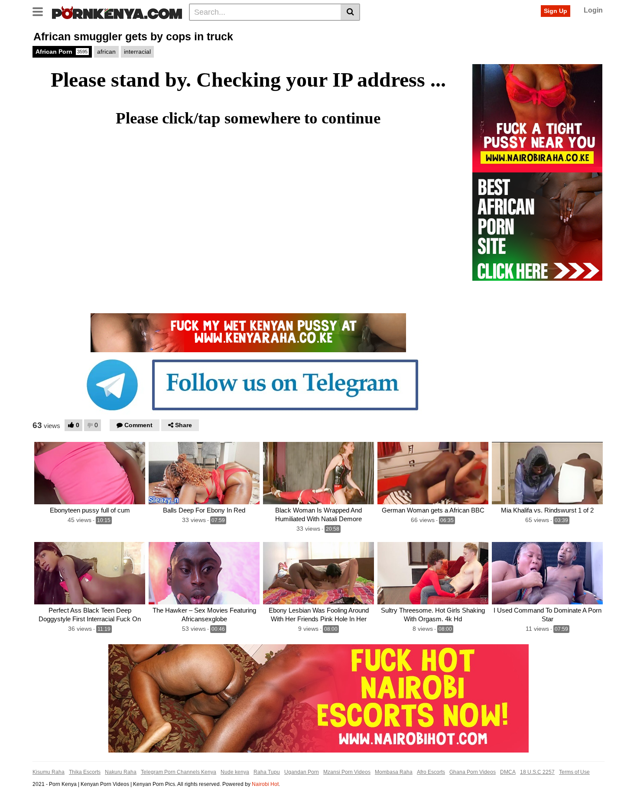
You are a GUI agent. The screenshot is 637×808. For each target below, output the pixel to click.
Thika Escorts (85, 772)
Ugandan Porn (301, 772)
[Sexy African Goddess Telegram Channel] (248, 384)
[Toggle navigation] (40, 10)
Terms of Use (574, 772)
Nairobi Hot (265, 784)
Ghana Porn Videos (472, 772)
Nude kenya (235, 772)
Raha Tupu (267, 772)
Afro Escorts (431, 772)
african (106, 51)
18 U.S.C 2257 (537, 772)
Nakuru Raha (120, 772)
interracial (137, 51)
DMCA (508, 772)
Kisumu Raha (48, 772)
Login (593, 10)
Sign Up (555, 10)
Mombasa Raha (394, 772)
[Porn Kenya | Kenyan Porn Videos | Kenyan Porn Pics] (117, 11)
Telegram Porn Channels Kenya (178, 772)
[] (350, 12)
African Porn (62, 51)
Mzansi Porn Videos (346, 772)
